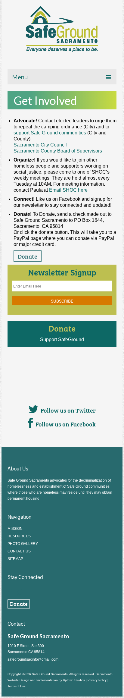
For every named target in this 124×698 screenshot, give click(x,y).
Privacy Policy (97, 680)
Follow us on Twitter (68, 409)
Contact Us (19, 551)
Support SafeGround (62, 339)
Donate (62, 328)
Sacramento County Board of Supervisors (58, 150)
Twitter (20, 590)
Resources (19, 536)
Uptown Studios (74, 680)
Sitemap (15, 559)
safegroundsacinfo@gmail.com (33, 659)
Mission (15, 529)
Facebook (9, 590)
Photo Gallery (23, 544)
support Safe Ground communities (50, 132)
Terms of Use (17, 686)
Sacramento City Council (40, 144)
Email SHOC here (68, 190)
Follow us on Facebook (66, 423)
